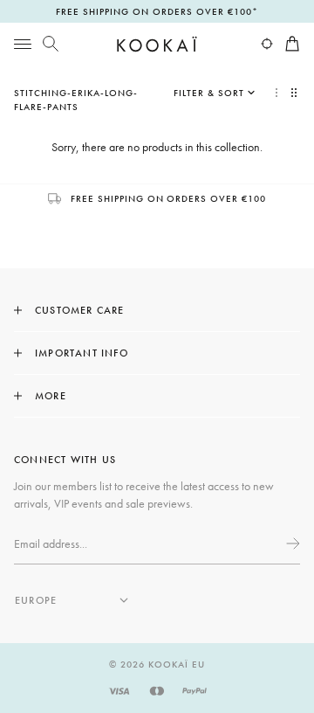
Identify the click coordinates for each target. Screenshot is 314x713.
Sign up (291, 543)
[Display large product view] (276, 93)
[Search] (51, 43)
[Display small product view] (295, 93)
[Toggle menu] (23, 43)
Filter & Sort (209, 93)
